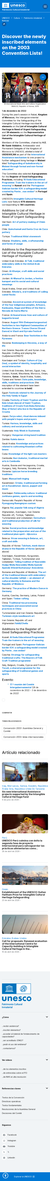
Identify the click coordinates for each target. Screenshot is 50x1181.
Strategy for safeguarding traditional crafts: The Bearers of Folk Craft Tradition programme (22, 657)
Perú (4, 837)
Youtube (11, 1146)
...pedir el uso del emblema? (14, 1044)
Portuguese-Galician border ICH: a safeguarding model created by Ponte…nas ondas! (24, 188)
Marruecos (13, 786)
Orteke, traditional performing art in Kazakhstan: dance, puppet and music (24, 486)
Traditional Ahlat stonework (26, 236)
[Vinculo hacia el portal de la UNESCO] (16, 5)
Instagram (12, 1140)
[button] (4, 25)
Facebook (12, 1135)
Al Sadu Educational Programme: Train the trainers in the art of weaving (24, 182)
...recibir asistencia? (10, 1026)
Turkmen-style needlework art (18, 616)
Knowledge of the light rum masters (28, 454)
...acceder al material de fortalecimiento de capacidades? (20, 1035)
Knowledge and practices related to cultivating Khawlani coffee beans (22, 446)
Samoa (23, 786)
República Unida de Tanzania (30, 788)
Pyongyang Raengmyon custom (19, 503)
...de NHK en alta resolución (14, 1077)
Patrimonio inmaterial (33, 18)
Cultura (17, 18)
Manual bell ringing (19, 478)
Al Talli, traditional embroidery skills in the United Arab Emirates (23, 264)
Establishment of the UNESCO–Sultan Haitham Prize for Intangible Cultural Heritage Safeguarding (24, 895)
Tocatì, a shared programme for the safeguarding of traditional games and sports (22, 671)
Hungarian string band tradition (29, 435)
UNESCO (6, 18)
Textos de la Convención (13, 1097)
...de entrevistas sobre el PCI (14, 1073)
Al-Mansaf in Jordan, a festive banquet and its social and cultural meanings (22, 281)
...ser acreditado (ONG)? (12, 1040)
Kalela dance (17, 439)
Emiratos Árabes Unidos (14, 938)
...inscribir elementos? (11, 1030)
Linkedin (11, 1157)
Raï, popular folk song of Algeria (27, 507)
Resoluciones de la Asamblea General (18, 1109)
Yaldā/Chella (21, 623)
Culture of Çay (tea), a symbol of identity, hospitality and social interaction (24, 363)
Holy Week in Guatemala (27, 430)
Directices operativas (11, 1101)
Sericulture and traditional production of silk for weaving (23, 521)
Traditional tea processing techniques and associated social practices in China (20, 605)
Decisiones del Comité (12, 1113)
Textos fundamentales (12, 1105)
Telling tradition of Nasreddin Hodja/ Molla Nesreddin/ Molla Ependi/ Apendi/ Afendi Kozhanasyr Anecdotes (24, 564)
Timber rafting (21, 598)
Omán (5, 889)
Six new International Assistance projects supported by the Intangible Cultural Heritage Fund (23, 794)
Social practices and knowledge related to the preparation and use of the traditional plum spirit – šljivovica (24, 531)
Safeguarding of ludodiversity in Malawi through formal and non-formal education (22, 166)
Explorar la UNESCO (23, 1176)
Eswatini (32, 786)
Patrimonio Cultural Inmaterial (15, 10)
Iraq (4, 786)
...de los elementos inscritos (14, 1069)
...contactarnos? (9, 1048)
